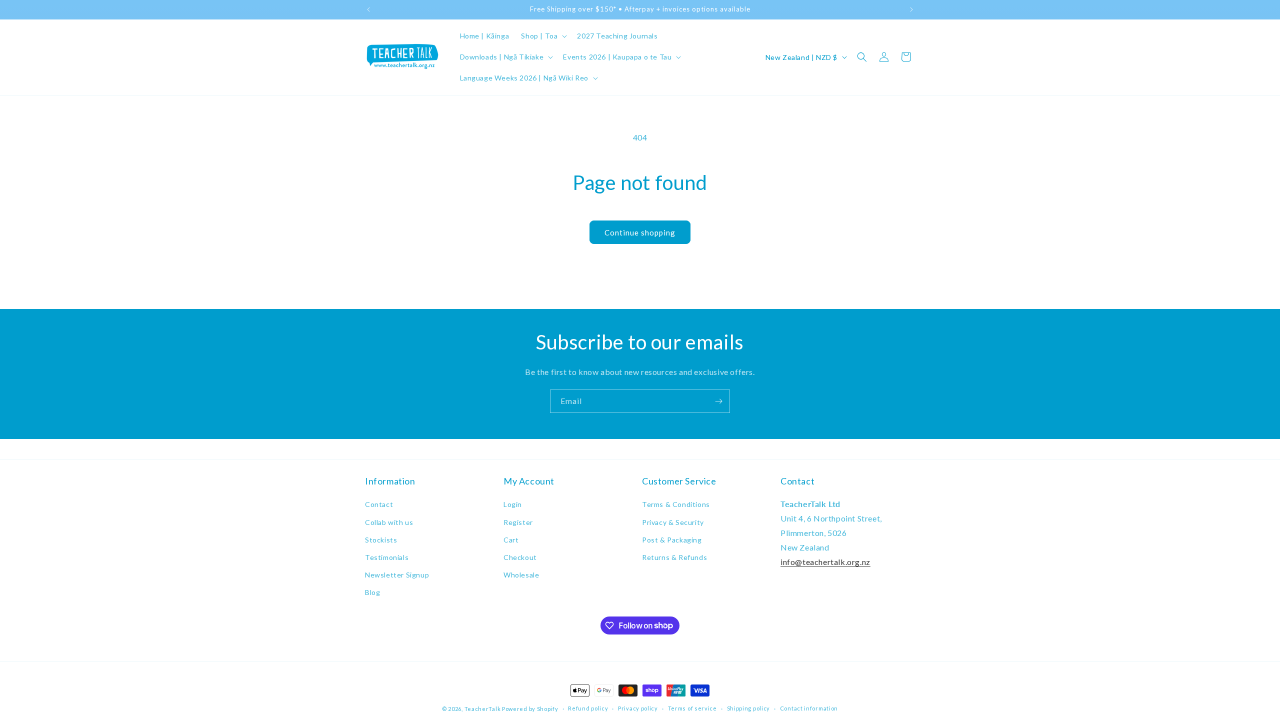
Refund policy (588, 708)
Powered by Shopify (530, 709)
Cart (511, 540)
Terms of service (692, 708)
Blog (372, 592)
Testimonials (386, 557)
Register (518, 522)
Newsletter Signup (397, 574)
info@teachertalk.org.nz (825, 561)
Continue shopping (640, 232)
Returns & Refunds (674, 557)
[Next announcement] (911, 9)
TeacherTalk (482, 709)
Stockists (381, 540)
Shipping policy (748, 708)
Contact (379, 504)
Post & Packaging (672, 540)
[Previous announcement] (369, 9)
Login (513, 504)
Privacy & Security (673, 522)
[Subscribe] (719, 401)
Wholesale (521, 574)
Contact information (809, 708)
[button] (543, 36)
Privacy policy (638, 708)
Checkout (520, 557)
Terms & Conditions (676, 504)
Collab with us (389, 522)
